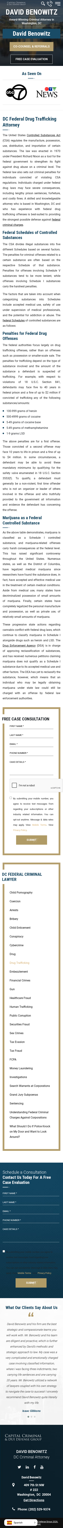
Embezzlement (19, 971)
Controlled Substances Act (43, 135)
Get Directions (33, 1500)
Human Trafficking (21, 1006)
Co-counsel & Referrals (31, 46)
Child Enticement (20, 927)
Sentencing (16, 1103)
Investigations (18, 1077)
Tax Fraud (16, 1050)
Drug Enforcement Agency (19, 645)
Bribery (14, 919)
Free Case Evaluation (32, 59)
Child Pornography (21, 892)
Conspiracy (16, 936)
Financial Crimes (20, 980)
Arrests (14, 910)
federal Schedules (14, 320)
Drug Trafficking (19, 963)
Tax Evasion (17, 1042)
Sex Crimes (16, 1033)
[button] (20, 1522)
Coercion (15, 901)
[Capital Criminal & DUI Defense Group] (16, 3)
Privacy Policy (20, 830)
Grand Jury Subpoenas (24, 1094)
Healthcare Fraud (20, 998)
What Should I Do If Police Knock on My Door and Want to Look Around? (30, 1132)
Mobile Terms (39, 825)
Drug (13, 954)
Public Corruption (20, 1015)
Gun (12, 989)
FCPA (13, 1059)
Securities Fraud (20, 1024)
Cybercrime (16, 945)
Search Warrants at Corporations (30, 1086)
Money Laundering (21, 1068)
